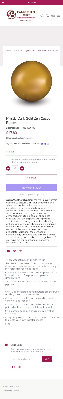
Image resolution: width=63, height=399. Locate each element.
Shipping (10, 138)
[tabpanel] (31, 292)
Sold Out (31, 178)
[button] (47, 15)
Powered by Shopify (11, 391)
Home (8, 50)
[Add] (22, 168)
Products (17, 50)
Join (47, 359)
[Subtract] (8, 168)
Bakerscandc (12, 128)
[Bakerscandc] (21, 15)
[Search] (42, 15)
